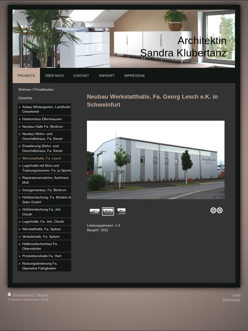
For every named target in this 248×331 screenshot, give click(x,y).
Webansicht (231, 299)
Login (236, 295)
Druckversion (23, 295)
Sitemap (42, 295)
